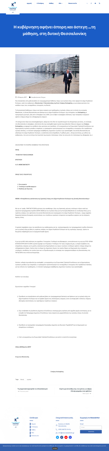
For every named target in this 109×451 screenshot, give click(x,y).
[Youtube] (95, 3)
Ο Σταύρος (40, 3)
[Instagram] (70, 437)
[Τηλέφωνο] (99, 3)
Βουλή (22, 379)
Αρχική (29, 3)
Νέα (60, 3)
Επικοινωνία (72, 3)
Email (81, 424)
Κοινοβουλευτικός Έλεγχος (38, 97)
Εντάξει (55, 448)
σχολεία (29, 379)
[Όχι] (107, 447)
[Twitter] (87, 3)
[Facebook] (91, 3)
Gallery (51, 3)
